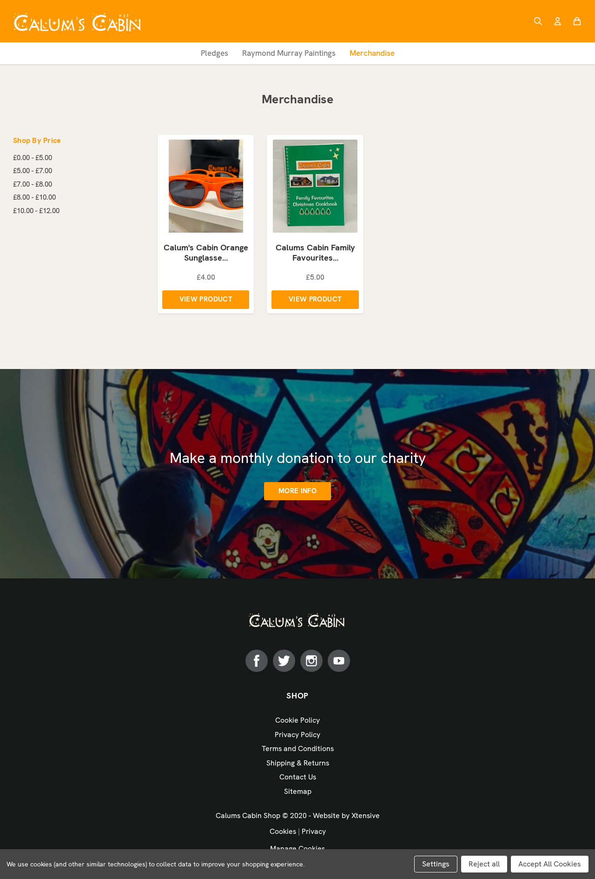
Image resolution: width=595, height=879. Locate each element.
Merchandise (372, 53)
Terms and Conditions (298, 748)
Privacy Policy (297, 734)
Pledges (214, 53)
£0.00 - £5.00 (32, 157)
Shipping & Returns (297, 763)
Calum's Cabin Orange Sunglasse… (206, 252)
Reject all (484, 864)
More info (297, 491)
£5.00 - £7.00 (32, 170)
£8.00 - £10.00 (34, 197)
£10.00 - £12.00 (36, 210)
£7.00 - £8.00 (32, 184)
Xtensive (365, 815)
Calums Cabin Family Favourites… (315, 252)
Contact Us (297, 777)
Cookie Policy (297, 720)
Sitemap (297, 791)
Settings (436, 864)
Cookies (283, 831)
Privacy (314, 831)
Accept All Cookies (549, 864)
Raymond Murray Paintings (289, 53)
